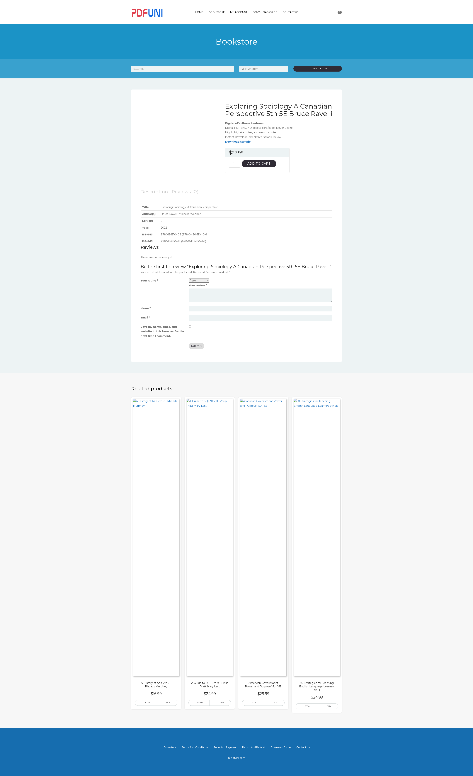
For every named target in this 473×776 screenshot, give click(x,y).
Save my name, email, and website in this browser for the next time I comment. (163, 331)
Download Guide (265, 12)
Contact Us (291, 12)
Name (146, 308)
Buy (168, 702)
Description (154, 191)
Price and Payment (225, 747)
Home (199, 12)
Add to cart (259, 163)
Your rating (149, 280)
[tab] (154, 191)
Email (145, 317)
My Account (238, 12)
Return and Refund (253, 747)
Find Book (318, 68)
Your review (198, 285)
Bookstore (216, 12)
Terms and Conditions (195, 747)
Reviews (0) (185, 191)
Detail (147, 702)
